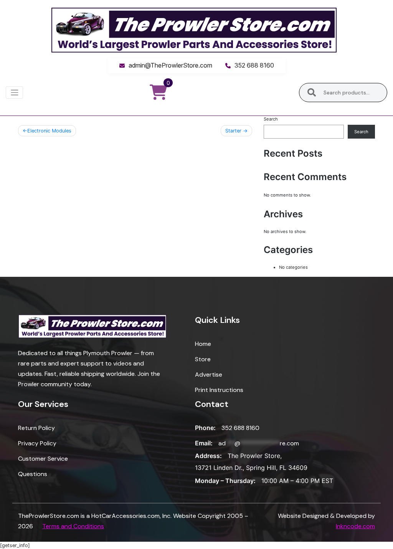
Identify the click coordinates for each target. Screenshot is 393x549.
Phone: (205, 428)
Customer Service (43, 459)
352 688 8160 (254, 65)
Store (203, 359)
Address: (208, 456)
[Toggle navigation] (14, 92)
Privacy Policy (37, 443)
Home (203, 344)
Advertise (208, 374)
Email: (204, 443)
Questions (32, 474)
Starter (233, 131)
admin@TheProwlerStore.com (170, 65)
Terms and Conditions (73, 526)
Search (312, 92)
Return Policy (36, 428)
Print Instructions (219, 390)
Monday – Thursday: (225, 481)
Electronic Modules (49, 131)
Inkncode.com (355, 526)
